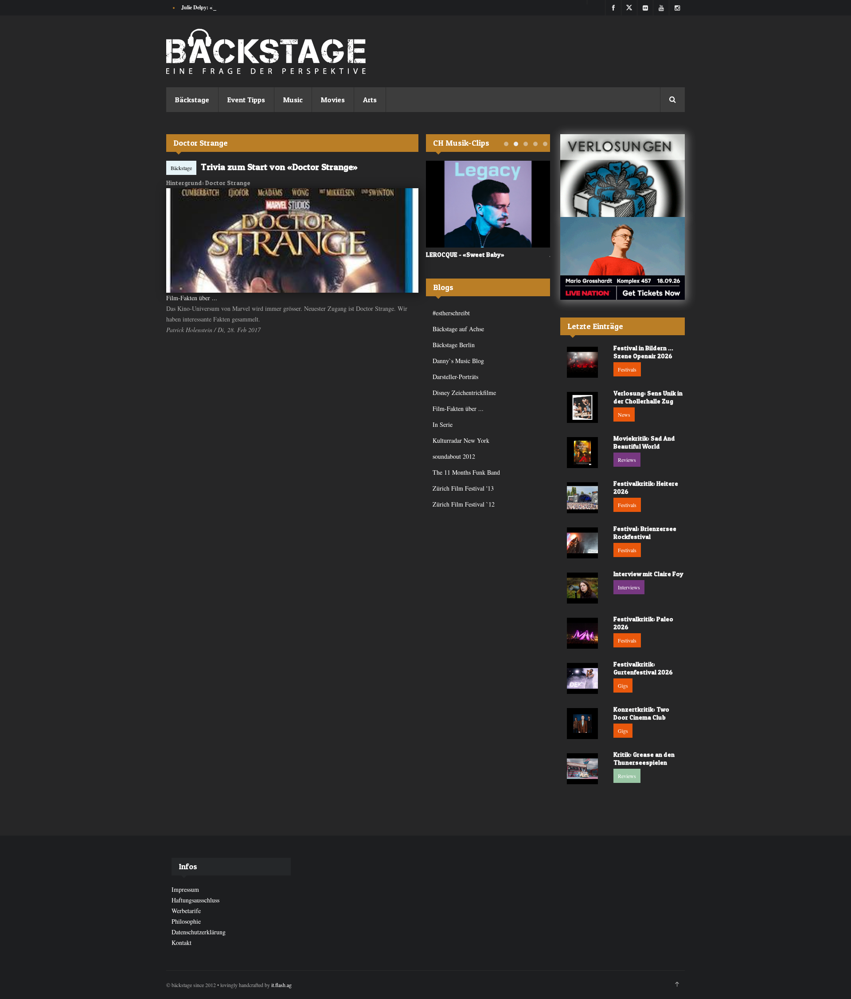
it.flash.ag (281, 984)
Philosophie (186, 921)
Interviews (629, 587)
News (624, 414)
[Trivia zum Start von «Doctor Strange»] (292, 240)
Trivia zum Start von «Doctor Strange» (279, 167)
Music (293, 99)
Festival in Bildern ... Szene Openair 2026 (643, 352)
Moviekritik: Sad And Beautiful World (644, 442)
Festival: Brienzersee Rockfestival (644, 532)
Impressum (185, 889)
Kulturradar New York (461, 440)
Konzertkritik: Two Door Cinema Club (641, 713)
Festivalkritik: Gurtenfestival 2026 (643, 668)
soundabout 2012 (454, 456)
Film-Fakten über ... (191, 298)
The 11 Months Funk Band (466, 472)
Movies (333, 99)
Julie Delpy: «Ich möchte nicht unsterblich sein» (235, 7)
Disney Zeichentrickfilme (464, 392)
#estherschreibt (451, 313)
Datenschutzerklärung (199, 932)
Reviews (627, 459)
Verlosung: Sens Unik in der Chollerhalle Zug (648, 397)
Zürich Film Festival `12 (464, 504)
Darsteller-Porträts (455, 376)
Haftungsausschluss (195, 900)
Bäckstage (192, 99)
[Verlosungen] (622, 175)
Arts (370, 99)
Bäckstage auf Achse (458, 329)
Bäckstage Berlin (454, 345)
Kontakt (181, 942)
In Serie (443, 424)
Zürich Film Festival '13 (463, 488)
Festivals (627, 369)
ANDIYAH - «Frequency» (460, 254)
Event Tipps (246, 99)
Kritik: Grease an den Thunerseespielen (644, 758)
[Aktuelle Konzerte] (622, 258)
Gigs (623, 685)
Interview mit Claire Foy (648, 573)
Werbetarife (186, 910)
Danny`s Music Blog (458, 360)
